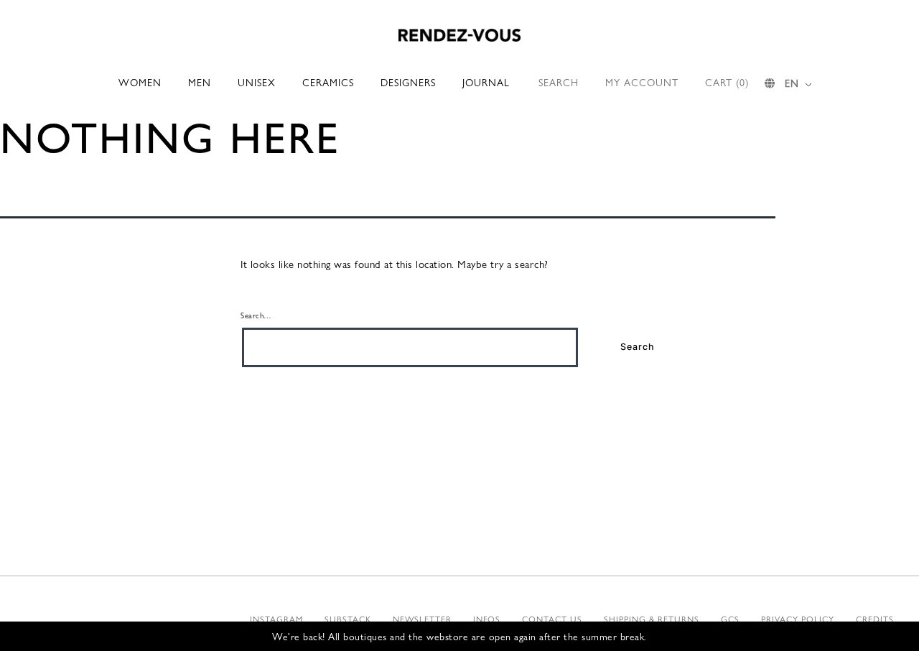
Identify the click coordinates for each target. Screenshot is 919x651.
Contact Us (552, 618)
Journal (486, 82)
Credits (875, 618)
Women (140, 82)
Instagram (276, 618)
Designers (408, 82)
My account (641, 82)
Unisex (257, 82)
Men (199, 82)
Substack (348, 618)
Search (558, 82)
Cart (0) (727, 82)
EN (792, 82)
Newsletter (422, 618)
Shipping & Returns (651, 618)
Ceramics (328, 82)
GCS (730, 618)
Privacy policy (797, 618)
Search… (256, 314)
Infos (486, 618)
